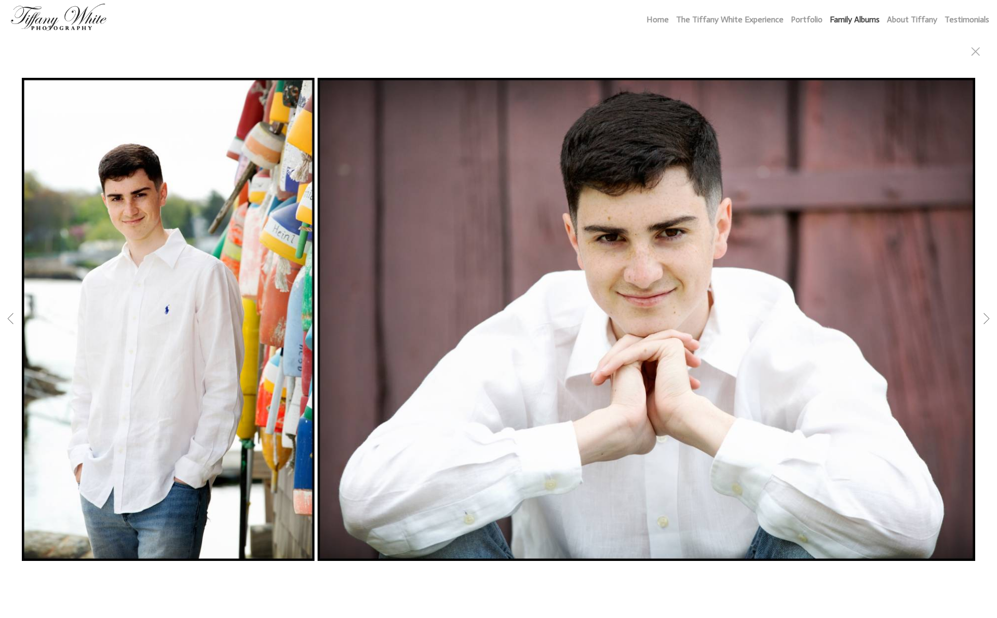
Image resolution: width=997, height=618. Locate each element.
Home (657, 19)
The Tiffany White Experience (730, 19)
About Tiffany (912, 19)
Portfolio (807, 19)
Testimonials (967, 19)
